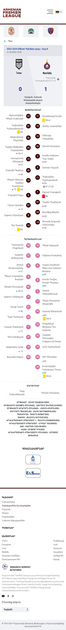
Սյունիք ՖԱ (58, 555)
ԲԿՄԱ (5, 541)
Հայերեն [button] (8, 609)
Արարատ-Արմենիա (11, 555)
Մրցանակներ (8, 517)
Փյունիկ (5, 552)
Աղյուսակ (6, 509)
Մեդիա (5, 513)
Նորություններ (8, 502)
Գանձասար (58, 541)
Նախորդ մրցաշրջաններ (13, 520)
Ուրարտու (6, 544)
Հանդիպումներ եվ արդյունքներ (16, 505)
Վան (55, 544)
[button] (58, 11)
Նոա (4, 548)
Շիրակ (56, 559)
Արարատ (57, 548)
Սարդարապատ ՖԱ (11, 559)
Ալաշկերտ (58, 552)
